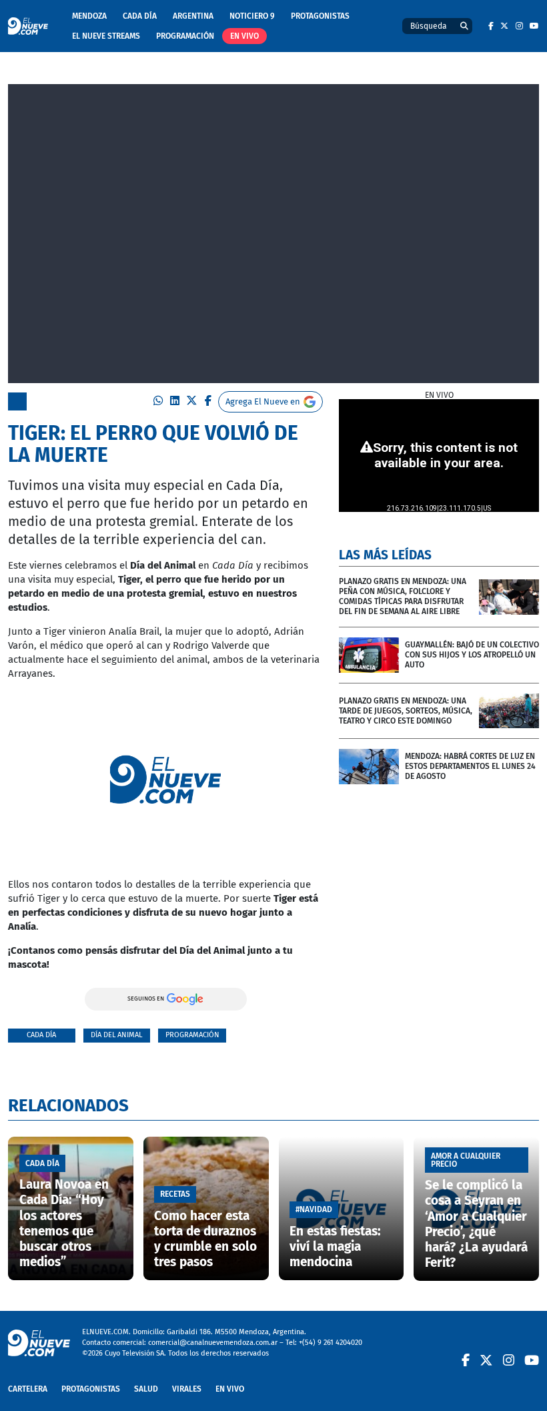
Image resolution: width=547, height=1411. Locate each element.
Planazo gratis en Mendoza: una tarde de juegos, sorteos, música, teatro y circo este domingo (405, 711)
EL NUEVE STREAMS (106, 36)
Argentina (193, 16)
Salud (146, 1389)
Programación (185, 36)
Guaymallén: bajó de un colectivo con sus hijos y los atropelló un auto (472, 654)
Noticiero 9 (252, 16)
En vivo (244, 36)
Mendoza (89, 16)
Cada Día (140, 16)
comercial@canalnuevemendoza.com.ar (213, 1342)
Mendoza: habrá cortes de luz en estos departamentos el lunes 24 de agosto (470, 766)
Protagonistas (320, 16)
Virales (186, 1389)
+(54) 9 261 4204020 (330, 1342)
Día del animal (116, 1035)
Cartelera (27, 1389)
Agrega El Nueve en (262, 401)
